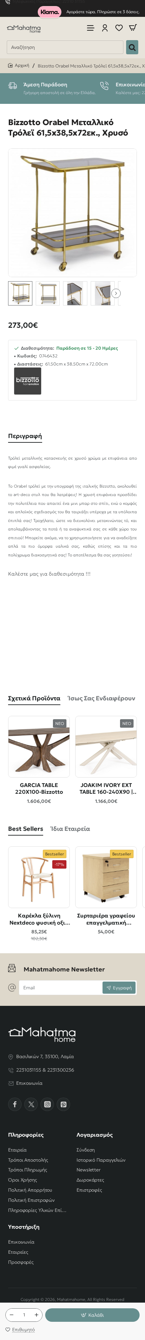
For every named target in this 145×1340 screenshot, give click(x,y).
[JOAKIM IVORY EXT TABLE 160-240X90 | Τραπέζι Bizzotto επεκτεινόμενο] (106, 746)
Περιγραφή (25, 436)
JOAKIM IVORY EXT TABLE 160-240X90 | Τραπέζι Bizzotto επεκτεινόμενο (106, 789)
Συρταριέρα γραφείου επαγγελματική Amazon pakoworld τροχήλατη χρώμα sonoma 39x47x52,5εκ (106, 919)
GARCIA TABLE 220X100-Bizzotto (39, 788)
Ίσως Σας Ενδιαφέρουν (101, 698)
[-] (11, 1315)
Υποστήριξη (23, 1226)
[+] (36, 1315)
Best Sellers (25, 829)
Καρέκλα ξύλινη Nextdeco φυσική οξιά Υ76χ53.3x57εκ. (39, 919)
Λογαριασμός (95, 1134)
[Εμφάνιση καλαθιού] (133, 28)
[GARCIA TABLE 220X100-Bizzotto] (38, 746)
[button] (116, 293)
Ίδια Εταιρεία (70, 829)
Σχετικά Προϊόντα (34, 698)
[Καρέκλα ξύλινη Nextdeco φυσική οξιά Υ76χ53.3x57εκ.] (38, 877)
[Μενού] (91, 28)
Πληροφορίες (26, 1134)
